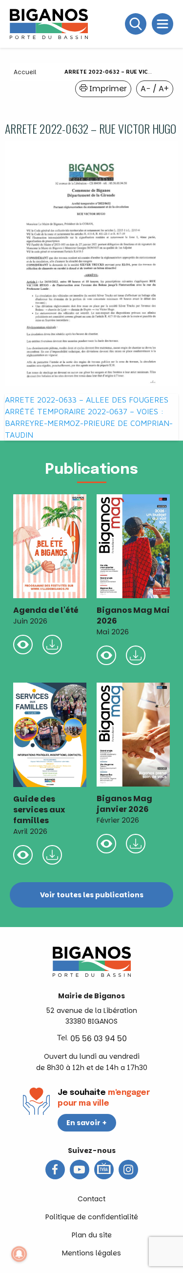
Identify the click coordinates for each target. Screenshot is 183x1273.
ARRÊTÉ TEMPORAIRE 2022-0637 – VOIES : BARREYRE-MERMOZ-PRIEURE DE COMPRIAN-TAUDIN (89, 423)
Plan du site (92, 1235)
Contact (91, 1199)
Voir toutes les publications (91, 895)
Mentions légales (91, 1253)
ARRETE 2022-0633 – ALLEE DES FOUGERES (86, 399)
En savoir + (86, 1123)
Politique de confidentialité (91, 1217)
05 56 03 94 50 (98, 1038)
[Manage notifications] (19, 1254)
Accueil (25, 72)
